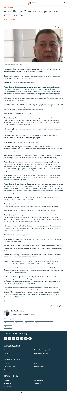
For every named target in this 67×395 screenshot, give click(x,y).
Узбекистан (38, 383)
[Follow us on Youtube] (5, 338)
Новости (6, 363)
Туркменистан (39, 380)
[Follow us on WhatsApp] (21, 338)
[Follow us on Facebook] (13, 338)
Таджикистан (8, 387)
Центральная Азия (10, 366)
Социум (36, 363)
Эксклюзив (8, 7)
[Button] (59, 27)
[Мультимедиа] (21, 393)
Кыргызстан (8, 383)
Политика (7, 370)
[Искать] (45, 393)
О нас (5, 350)
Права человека (39, 366)
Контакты (7, 353)
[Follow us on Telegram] (17, 338)
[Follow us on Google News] (25, 338)
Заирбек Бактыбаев (10, 19)
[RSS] (30, 338)
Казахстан (7, 380)
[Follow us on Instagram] (9, 338)
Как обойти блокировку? (42, 350)
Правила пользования (41, 353)
